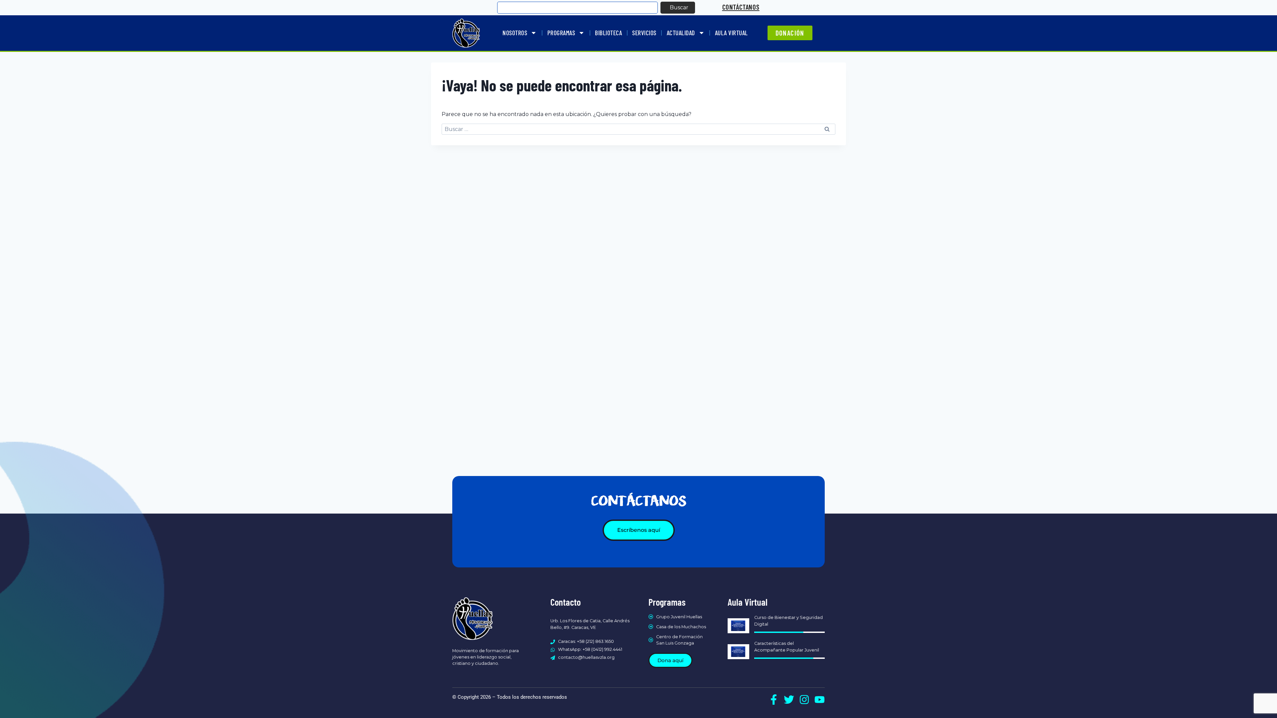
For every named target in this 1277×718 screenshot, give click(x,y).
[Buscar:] (638, 129)
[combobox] (577, 8)
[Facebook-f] (774, 699)
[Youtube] (819, 699)
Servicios (644, 33)
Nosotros (514, 33)
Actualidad (681, 33)
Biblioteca (608, 33)
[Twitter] (789, 699)
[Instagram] (804, 699)
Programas (561, 33)
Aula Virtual (731, 33)
